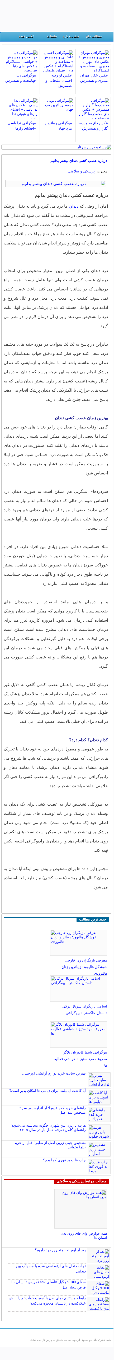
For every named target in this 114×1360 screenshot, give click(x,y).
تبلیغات (52, 36)
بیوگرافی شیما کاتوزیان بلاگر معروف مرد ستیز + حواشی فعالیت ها (80, 1058)
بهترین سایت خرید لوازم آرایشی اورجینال (54, 1073)
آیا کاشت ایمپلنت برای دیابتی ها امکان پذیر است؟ (47, 1091)
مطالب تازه (71, 36)
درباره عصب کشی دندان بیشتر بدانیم (78, 161)
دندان (73, 206)
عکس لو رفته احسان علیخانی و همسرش (59, 80)
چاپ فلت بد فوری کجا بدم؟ (64, 1160)
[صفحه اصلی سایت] (107, 37)
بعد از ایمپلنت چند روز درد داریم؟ (60, 1250)
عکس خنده (26, 36)
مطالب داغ (94, 36)
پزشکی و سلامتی (81, 171)
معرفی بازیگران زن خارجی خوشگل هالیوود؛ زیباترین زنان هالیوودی (84, 966)
